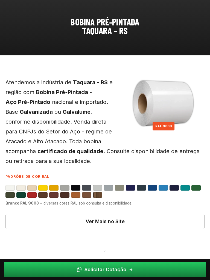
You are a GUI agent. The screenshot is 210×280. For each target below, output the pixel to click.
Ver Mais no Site (105, 221)
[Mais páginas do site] (105, 251)
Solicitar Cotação (105, 269)
